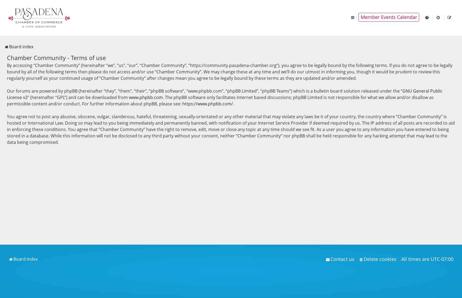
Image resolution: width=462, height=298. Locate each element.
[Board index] (40, 17)
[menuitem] (427, 17)
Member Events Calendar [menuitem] (389, 17)
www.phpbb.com (146, 97)
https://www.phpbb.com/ (207, 104)
